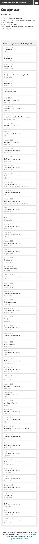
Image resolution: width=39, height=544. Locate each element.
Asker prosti (7, 14)
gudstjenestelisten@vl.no (19, 539)
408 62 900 (32, 534)
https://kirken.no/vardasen (15, 29)
